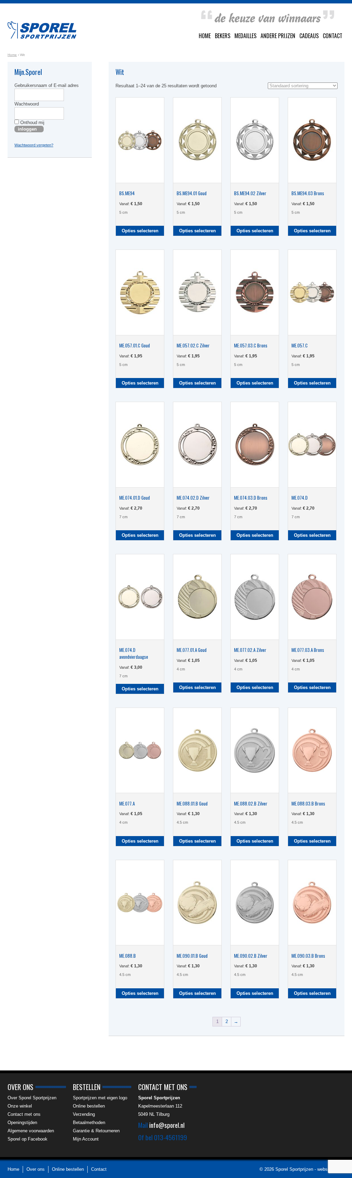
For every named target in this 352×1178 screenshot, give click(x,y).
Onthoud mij (31, 122)
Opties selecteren (140, 230)
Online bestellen (89, 1106)
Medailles (245, 36)
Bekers (222, 36)
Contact (332, 36)
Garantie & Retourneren (96, 1130)
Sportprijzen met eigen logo (100, 1097)
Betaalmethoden (89, 1122)
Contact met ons (24, 1114)
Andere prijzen (278, 36)
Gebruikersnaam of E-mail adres (46, 85)
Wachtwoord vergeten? (33, 145)
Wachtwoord (26, 104)
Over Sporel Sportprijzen (32, 1097)
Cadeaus (309, 36)
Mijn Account (86, 1139)
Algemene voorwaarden (31, 1130)
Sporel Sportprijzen (42, 30)
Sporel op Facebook (27, 1139)
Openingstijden (22, 1122)
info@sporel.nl (167, 1125)
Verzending (84, 1114)
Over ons (35, 1169)
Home (205, 36)
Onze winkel (20, 1106)
